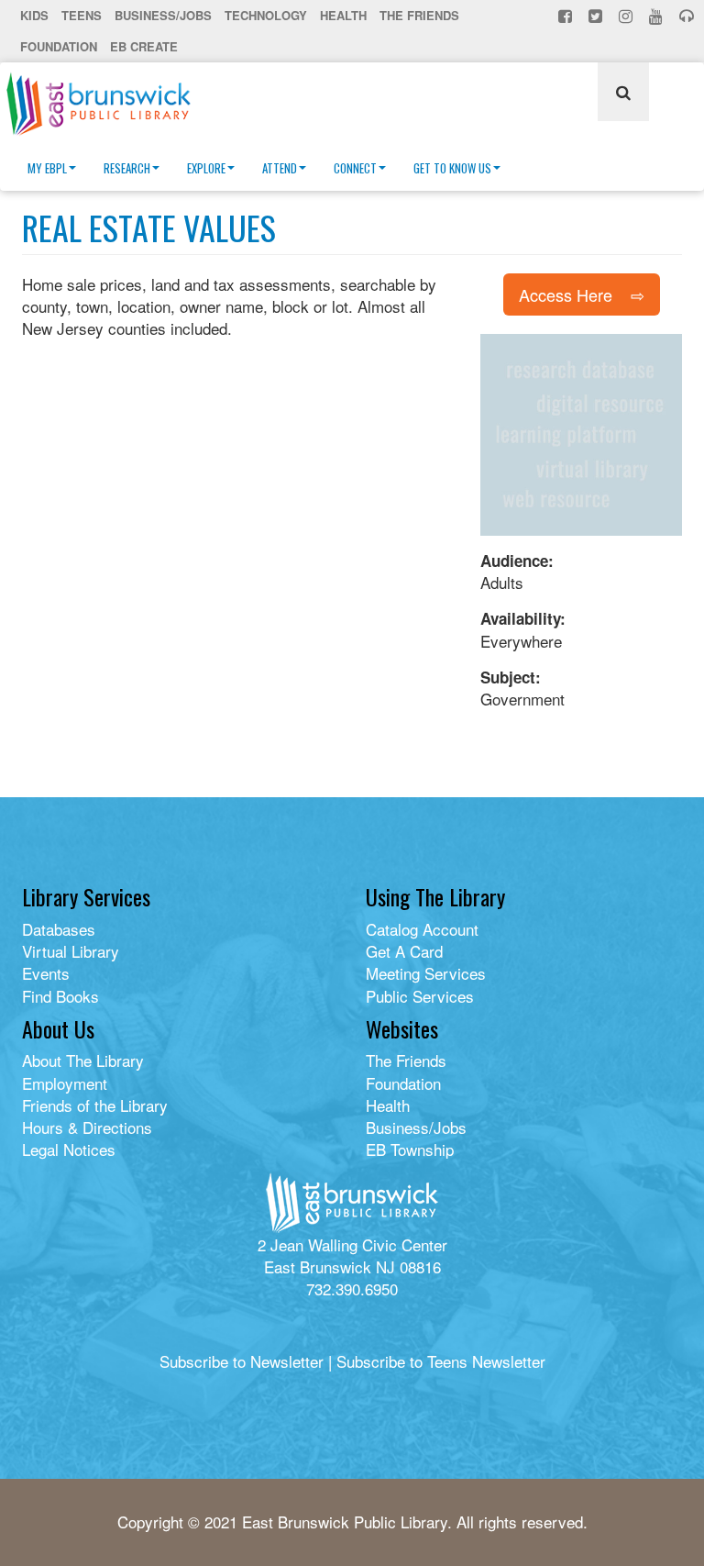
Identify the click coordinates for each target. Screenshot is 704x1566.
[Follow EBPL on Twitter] (597, 15)
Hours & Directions (87, 1127)
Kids (34, 15)
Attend (279, 168)
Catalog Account (422, 928)
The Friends (419, 15)
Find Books (60, 995)
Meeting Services (426, 972)
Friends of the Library (95, 1105)
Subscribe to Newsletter (242, 1360)
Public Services (420, 995)
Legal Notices (69, 1149)
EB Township (410, 1149)
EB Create (144, 46)
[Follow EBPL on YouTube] (658, 15)
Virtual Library (70, 950)
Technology (266, 15)
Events (46, 972)
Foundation (58, 46)
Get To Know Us (452, 168)
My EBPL (47, 168)
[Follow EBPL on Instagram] (627, 15)
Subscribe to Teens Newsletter (440, 1360)
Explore (206, 168)
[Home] (105, 104)
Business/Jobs (163, 15)
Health (343, 15)
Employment (64, 1083)
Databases (58, 928)
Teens (81, 15)
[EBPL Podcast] (688, 15)
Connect (355, 168)
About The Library (83, 1060)
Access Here (565, 294)
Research (127, 168)
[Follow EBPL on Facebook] (567, 15)
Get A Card (404, 950)
